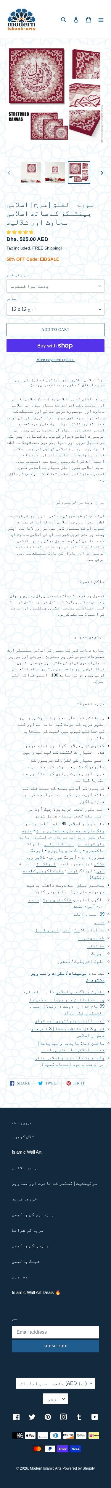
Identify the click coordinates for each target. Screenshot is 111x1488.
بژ (77, 929)
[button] (21, 232)
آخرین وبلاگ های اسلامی (80, 991)
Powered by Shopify (78, 1468)
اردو (53, 1398)
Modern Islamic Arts (45, 1468)
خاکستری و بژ (57, 899)
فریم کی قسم (18, 275)
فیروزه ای (92, 857)
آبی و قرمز (47, 929)
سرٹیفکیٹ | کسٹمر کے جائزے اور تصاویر (54, 1183)
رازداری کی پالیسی (33, 1214)
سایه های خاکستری (53, 836)
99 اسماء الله (88, 914)
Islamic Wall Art (26, 1151)
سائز (11, 298)
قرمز (72, 870)
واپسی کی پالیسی (30, 1245)
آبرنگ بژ (46, 863)
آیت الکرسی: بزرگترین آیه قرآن (69, 1020)
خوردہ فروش (24, 1198)
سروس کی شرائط (28, 1230)
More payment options (55, 360)
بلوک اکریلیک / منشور (80, 961)
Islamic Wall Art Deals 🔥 (36, 1292)
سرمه (33, 899)
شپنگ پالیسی (26, 1261)
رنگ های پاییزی (65, 850)
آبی (100, 870)
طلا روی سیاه (91, 937)
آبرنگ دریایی (59, 843)
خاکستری (95, 850)
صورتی (55, 857)
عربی (99, 921)
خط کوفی (95, 945)
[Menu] (101, 19)
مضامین (20, 1276)
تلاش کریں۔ (23, 1136)
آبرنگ (37, 850)
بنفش (78, 906)
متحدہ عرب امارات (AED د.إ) (53, 1383)
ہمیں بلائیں (24, 1167)
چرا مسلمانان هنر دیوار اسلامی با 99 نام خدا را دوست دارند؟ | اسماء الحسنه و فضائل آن (66, 1006)
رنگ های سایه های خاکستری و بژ (70, 830)
